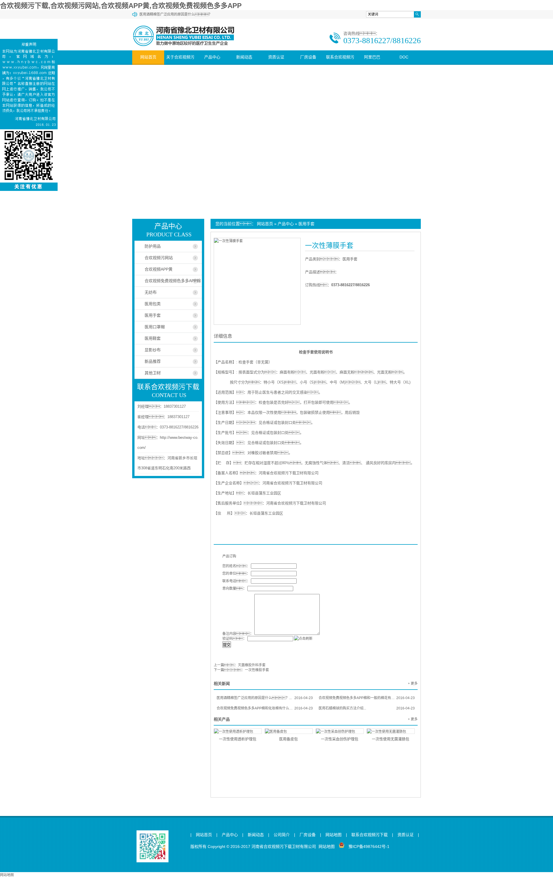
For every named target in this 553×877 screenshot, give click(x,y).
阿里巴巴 (372, 57)
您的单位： (236, 574)
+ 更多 (413, 684)
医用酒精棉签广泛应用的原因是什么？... (265, 698)
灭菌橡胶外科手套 (252, 665)
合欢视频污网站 (159, 257)
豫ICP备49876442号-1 (369, 846)
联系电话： (236, 581)
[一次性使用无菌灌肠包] (391, 731)
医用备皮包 (288, 739)
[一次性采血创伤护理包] (340, 731)
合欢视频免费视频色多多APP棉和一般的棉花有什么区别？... (367, 698)
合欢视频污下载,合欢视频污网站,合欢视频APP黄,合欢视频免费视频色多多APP (121, 6)
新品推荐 (153, 361)
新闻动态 (244, 57)
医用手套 (306, 223)
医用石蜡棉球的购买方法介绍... (367, 708)
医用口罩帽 (155, 326)
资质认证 (276, 57)
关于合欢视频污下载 (180, 64)
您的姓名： (236, 566)
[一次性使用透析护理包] (238, 731)
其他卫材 (153, 373)
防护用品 (153, 246)
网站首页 (148, 57)
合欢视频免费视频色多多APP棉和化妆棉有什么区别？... (265, 708)
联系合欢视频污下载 (340, 64)
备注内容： (237, 634)
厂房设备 (308, 57)
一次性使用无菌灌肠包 (390, 739)
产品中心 (212, 57)
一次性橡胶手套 (257, 670)
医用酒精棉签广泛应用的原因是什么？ (175, 14)
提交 (226, 645)
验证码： (234, 639)
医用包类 (153, 303)
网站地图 (333, 835)
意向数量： (234, 588)
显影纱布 (153, 350)
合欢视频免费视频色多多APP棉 (173, 280)
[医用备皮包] (289, 731)
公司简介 (282, 835)
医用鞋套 (153, 338)
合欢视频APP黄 (159, 269)
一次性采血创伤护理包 (339, 739)
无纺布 (151, 292)
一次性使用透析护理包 (237, 739)
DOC (403, 57)
